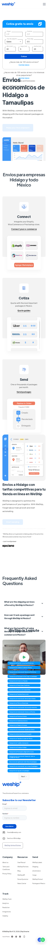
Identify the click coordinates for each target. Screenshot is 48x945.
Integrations (6, 912)
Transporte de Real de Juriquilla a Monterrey (21, 663)
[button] (43, 4)
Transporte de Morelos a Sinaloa (18, 716)
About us (5, 862)
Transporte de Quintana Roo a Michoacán (20, 734)
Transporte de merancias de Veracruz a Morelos (22, 712)
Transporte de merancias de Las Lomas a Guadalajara (23, 766)
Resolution (6, 907)
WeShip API (21, 875)
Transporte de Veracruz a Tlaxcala (18, 681)
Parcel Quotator (22, 879)
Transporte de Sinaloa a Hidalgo (18, 747)
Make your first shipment (17, 127)
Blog (19, 871)
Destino (29, 31)
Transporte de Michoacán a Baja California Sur (21, 752)
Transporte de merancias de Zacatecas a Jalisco (21, 729)
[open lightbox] (24, 657)
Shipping (35, 867)
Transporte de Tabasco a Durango (18, 725)
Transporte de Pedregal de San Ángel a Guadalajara (23, 676)
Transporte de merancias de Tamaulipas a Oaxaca (22, 698)
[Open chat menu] (41, 940)
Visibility (5, 916)
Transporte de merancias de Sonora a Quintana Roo (23, 707)
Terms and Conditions (6, 868)
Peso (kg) (30, 39)
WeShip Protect (37, 879)
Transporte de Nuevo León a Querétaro (20, 689)
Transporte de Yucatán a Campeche (18, 743)
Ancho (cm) (37, 46)
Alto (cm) (10, 46)
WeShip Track (6, 899)
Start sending (12, 522)
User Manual (21, 862)
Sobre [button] (9, 42)
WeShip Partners (22, 867)
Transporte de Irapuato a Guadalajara (19, 770)
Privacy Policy (6, 874)
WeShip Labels (37, 862)
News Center (21, 883)
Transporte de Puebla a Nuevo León (19, 694)
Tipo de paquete (12, 39)
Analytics (5, 903)
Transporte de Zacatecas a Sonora (18, 720)
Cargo (34, 875)
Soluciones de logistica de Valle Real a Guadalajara (23, 762)
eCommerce (36, 871)
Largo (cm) (23, 46)
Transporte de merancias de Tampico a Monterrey (22, 672)
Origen (9, 31)
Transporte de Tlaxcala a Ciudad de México (20, 738)
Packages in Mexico (38, 883)
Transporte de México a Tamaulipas (18, 703)
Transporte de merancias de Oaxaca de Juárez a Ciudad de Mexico (22, 756)
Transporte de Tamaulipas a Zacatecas (19, 685)
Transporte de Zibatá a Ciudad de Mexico (20, 667)
